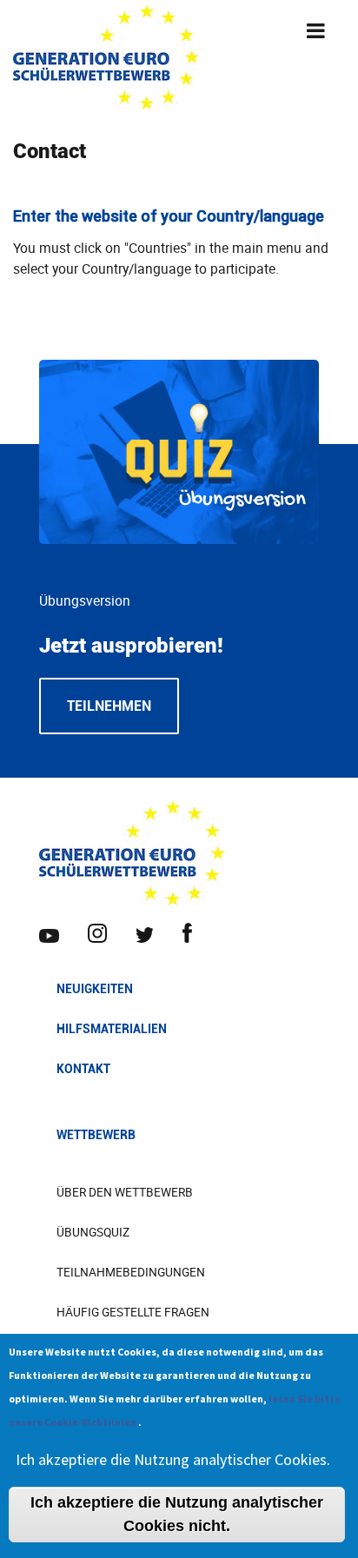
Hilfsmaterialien (111, 1029)
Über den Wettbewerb (124, 1192)
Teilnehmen (109, 706)
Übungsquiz (92, 1232)
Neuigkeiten (94, 989)
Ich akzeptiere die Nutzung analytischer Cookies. (173, 1459)
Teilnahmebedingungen (130, 1272)
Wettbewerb (96, 1135)
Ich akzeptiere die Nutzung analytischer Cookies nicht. (176, 1514)
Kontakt (83, 1069)
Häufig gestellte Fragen (132, 1312)
